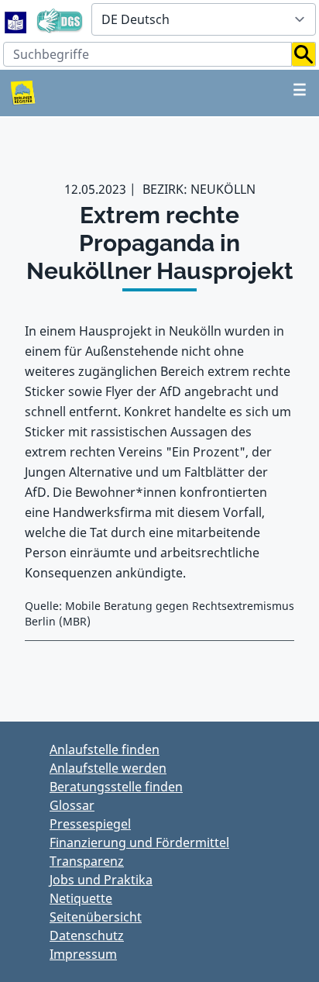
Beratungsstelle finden (116, 786)
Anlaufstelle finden (105, 749)
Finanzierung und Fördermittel (139, 842)
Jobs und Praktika (101, 879)
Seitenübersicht (96, 916)
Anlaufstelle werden (108, 768)
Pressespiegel (90, 823)
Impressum (83, 954)
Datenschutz (87, 935)
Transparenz (87, 861)
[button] (304, 54)
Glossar (72, 805)
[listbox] (203, 19)
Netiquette (81, 898)
